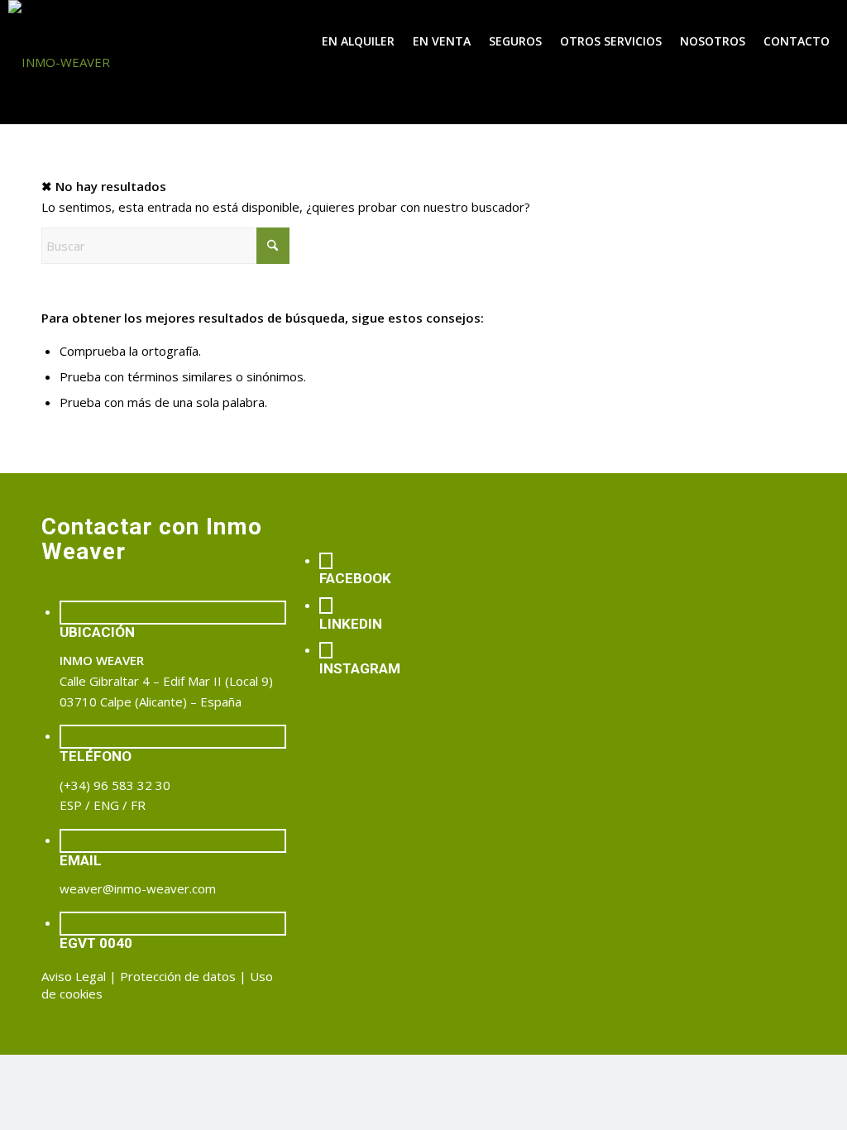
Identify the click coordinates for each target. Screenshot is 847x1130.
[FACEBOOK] (326, 561)
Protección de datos (178, 976)
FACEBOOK (355, 578)
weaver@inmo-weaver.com (138, 888)
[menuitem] (358, 41)
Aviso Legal (73, 976)
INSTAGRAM (359, 668)
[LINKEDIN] (326, 605)
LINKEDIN (350, 623)
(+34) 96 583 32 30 (115, 785)
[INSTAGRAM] (326, 650)
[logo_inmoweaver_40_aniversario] (132, 62)
